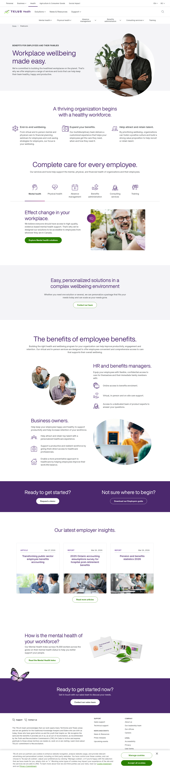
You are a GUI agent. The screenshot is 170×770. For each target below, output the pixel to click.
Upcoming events (101, 741)
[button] (40, 12)
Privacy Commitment (28, 766)
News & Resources (58, 11)
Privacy (128, 745)
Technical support (101, 725)
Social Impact (74, 3)
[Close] (157, 753)
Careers (128, 732)
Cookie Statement (104, 764)
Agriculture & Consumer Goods (52, 3)
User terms (129, 748)
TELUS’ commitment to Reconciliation (27, 743)
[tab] (35, 191)
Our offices (129, 729)
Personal (9, 3)
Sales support (99, 722)
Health (33, 3)
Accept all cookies (137, 763)
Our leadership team (133, 725)
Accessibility (130, 741)
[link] (58, 12)
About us (128, 722)
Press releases (100, 737)
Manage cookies (137, 755)
